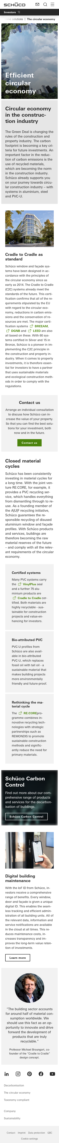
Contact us (29, 442)
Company (10, 1111)
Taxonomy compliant (16, 1100)
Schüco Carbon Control (26, 816)
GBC (50, 1132)
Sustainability (12, 1118)
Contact (11, 1132)
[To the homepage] (14, 4)
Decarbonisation (14, 1085)
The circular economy (17, 1092)
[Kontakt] (37, 4)
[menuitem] (6, 1074)
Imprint (22, 1132)
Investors (10, 12)
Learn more (18, 957)
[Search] (45, 4)
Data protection (36, 1132)
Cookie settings (29, 1138)
